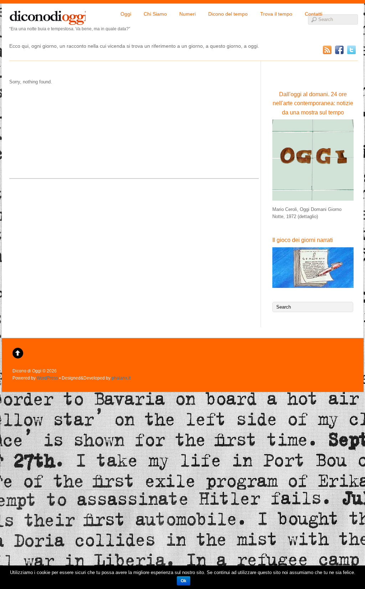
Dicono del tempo (228, 14)
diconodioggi (47, 16)
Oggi (125, 14)
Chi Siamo (155, 14)
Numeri (187, 14)
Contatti (313, 14)
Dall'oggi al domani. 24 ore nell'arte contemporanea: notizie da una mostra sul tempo (313, 103)
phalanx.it (121, 378)
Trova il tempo (276, 14)
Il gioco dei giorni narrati (302, 240)
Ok (183, 580)
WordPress (47, 378)
